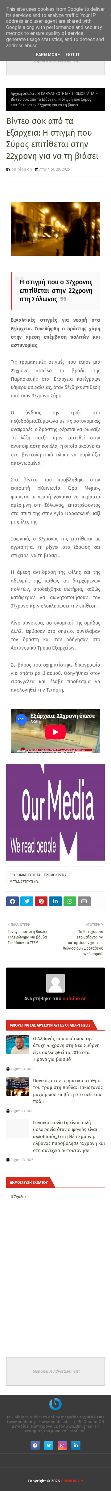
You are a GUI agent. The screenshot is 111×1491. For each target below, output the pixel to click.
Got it (73, 54)
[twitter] (48, 1445)
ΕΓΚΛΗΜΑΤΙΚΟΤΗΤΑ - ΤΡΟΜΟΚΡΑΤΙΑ (65, 93)
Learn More (46, 54)
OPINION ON (72, 1481)
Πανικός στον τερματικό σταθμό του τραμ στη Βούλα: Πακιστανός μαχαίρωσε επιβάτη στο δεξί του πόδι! (68, 1091)
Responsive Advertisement (55, 61)
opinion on (21, 169)
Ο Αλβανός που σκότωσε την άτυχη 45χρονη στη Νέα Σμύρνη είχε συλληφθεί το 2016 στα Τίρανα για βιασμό (66, 1049)
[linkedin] (75, 1445)
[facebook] (35, 1445)
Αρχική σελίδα (22, 93)
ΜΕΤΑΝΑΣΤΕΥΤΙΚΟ (24, 882)
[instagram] (62, 1445)
